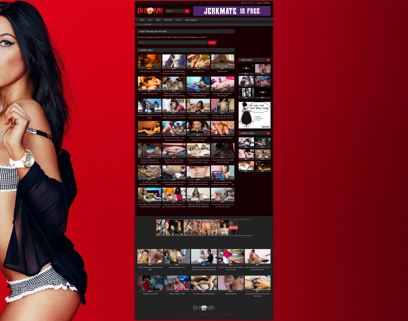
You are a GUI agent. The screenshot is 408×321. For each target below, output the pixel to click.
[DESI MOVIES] (150, 11)
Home (142, 20)
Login (259, 3)
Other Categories (191, 20)
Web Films (168, 20)
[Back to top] (401, 315)
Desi (149, 20)
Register (267, 3)
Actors (178, 20)
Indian (158, 20)
